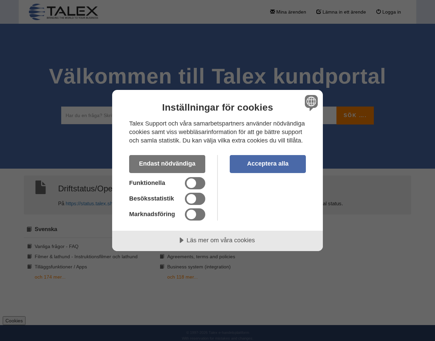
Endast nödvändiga (167, 163)
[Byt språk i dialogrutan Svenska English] (310, 102)
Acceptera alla (268, 163)
